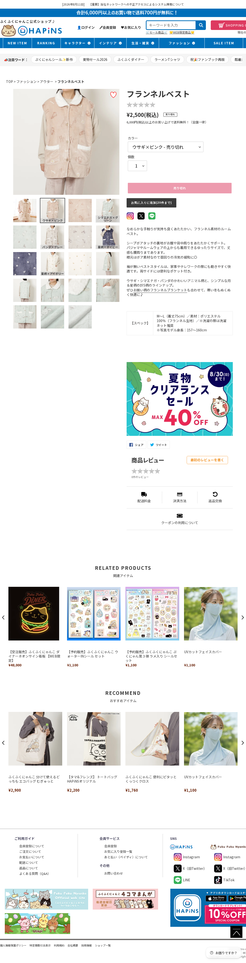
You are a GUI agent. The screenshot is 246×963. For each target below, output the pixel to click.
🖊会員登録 (107, 27)
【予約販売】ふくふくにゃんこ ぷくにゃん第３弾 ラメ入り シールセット (151, 656)
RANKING (46, 43)
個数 (131, 157)
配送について (28, 862)
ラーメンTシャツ (167, 59)
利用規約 (59, 945)
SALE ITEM (224, 43)
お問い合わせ (113, 873)
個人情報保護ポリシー (13, 945)
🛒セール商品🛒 (156, 32)
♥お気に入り (131, 27)
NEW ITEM (17, 43)
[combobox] (171, 25)
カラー (133, 138)
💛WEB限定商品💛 (181, 32)
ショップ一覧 (103, 945)
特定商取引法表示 (40, 945)
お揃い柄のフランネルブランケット (160, 290)
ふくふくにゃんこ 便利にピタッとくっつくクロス (151, 779)
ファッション (26, 81)
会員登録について (31, 846)
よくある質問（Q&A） (35, 873)
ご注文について (30, 851)
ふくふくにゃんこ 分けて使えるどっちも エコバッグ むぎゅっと (34, 779)
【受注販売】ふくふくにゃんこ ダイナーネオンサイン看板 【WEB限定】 (34, 656)
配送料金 (144, 500)
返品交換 (215, 500)
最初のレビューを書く (207, 459)
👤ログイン (86, 27)
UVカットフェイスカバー (203, 652)
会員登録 (110, 846)
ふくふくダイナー (130, 59)
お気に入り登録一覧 (118, 851)
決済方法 (179, 500)
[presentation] (3, 617)
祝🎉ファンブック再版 (207, 59)
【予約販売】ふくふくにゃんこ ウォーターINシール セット (92, 654)
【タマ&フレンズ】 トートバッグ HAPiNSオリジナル (92, 779)
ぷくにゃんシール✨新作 (54, 59)
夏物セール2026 (95, 59)
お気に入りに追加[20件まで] (151, 202)
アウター (46, 81)
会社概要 (73, 945)
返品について (28, 868)
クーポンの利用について (179, 522)
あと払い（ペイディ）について (126, 857)
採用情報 (86, 945)
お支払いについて (31, 857)
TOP (9, 81)
